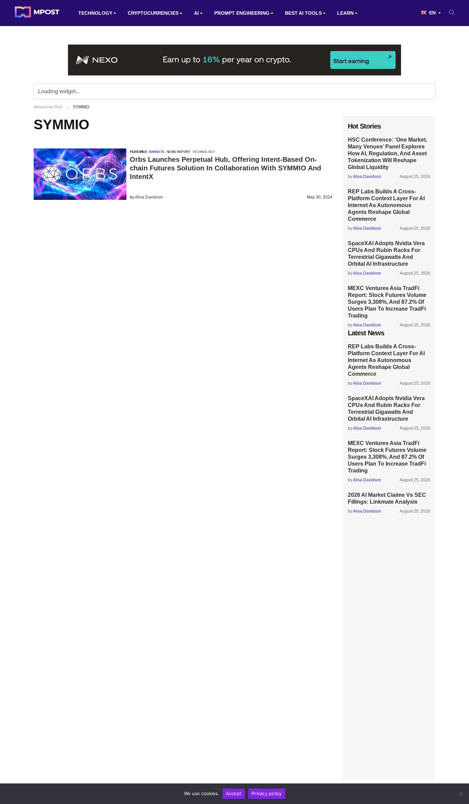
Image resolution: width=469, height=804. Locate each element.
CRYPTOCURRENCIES (153, 13)
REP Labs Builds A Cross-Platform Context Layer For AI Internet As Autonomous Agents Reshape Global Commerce (386, 205)
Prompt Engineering (242, 13)
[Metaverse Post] (37, 13)
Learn (345, 13)
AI (196, 13)
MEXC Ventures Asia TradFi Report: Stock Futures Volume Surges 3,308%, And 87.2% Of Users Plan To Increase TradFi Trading (387, 302)
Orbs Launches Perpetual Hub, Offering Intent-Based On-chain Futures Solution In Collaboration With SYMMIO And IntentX (225, 168)
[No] (460, 793)
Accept (234, 793)
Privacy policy (267, 793)
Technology (95, 13)
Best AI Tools (303, 13)
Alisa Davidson (149, 197)
